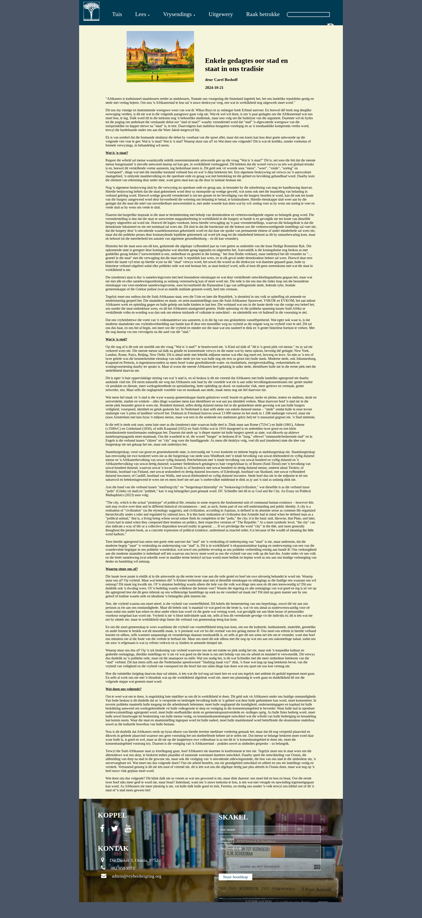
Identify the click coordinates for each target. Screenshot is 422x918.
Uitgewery (221, 14)
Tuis (117, 14)
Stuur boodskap (235, 877)
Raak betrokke (263, 14)
